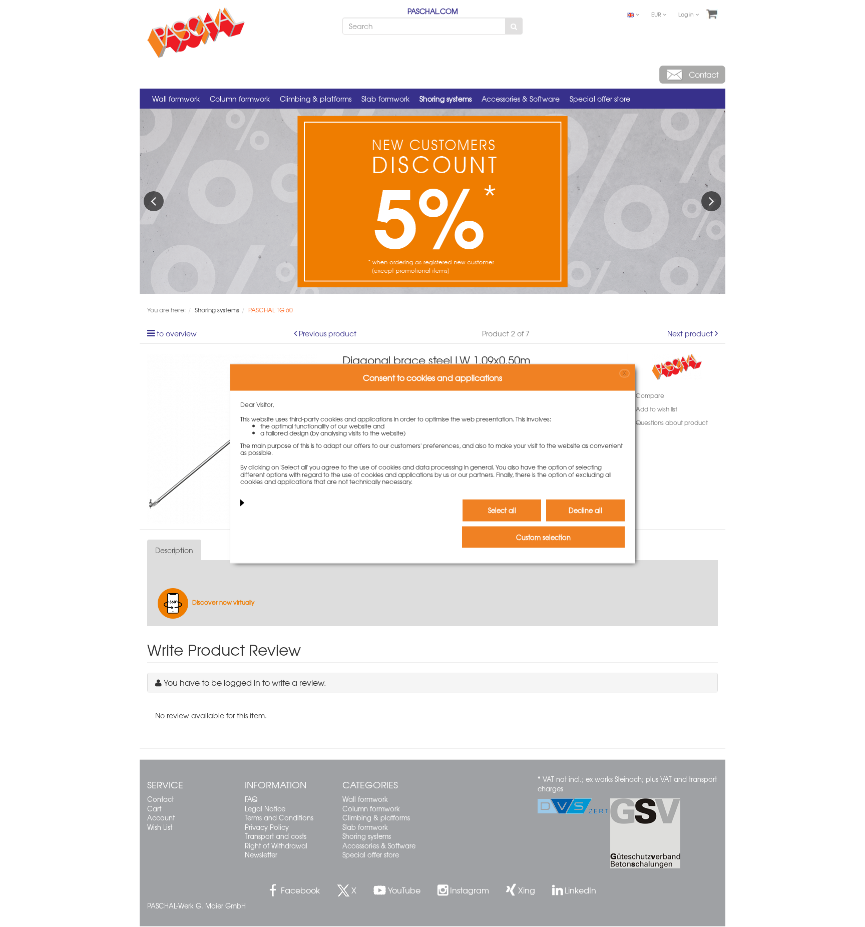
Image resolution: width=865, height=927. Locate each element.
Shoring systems (445, 99)
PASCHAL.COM (432, 11)
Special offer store (600, 99)
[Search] (514, 26)
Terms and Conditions (279, 817)
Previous (154, 201)
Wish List (159, 827)
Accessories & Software (521, 99)
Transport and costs (275, 836)
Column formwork (240, 99)
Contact (160, 799)
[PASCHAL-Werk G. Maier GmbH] (677, 365)
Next (711, 201)
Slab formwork (385, 99)
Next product (690, 333)
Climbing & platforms (315, 99)
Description (174, 550)
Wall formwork (176, 99)
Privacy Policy (267, 827)
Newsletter (261, 854)
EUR (657, 14)
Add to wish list (656, 408)
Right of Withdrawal (276, 845)
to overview (177, 333)
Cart (154, 808)
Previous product (327, 333)
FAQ (251, 799)
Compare (650, 395)
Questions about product (672, 422)
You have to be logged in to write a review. (245, 682)
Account (161, 817)
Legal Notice (265, 808)
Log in (686, 14)
